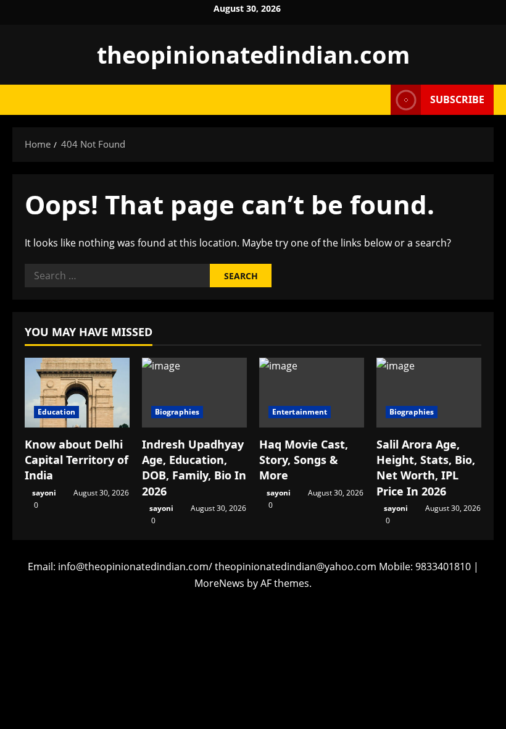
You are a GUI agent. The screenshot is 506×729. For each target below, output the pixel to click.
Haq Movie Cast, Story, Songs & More (303, 459)
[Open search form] (377, 100)
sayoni (44, 492)
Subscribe (457, 99)
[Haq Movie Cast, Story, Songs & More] (311, 393)
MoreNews (219, 583)
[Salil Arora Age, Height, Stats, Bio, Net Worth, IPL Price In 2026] (428, 393)
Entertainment (299, 412)
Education (56, 412)
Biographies (177, 412)
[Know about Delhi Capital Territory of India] (77, 393)
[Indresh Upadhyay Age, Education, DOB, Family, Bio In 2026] (194, 393)
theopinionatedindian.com (253, 54)
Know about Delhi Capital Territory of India (76, 459)
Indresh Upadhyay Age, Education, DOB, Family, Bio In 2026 (194, 468)
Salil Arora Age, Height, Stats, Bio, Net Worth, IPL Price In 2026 (425, 468)
